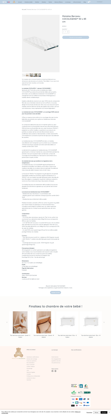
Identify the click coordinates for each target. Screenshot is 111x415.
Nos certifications (76, 350)
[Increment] (68, 31)
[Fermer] (109, 412)
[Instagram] (55, 371)
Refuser (96, 412)
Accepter (104, 412)
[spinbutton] (66, 31)
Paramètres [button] (89, 412)
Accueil (24, 9)
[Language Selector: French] (9, 2)
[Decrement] (64, 31)
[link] (89, 2)
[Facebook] (52, 371)
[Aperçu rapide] (20, 322)
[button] (68, 2)
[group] (55, 326)
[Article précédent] (7, 322)
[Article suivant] (104, 322)
